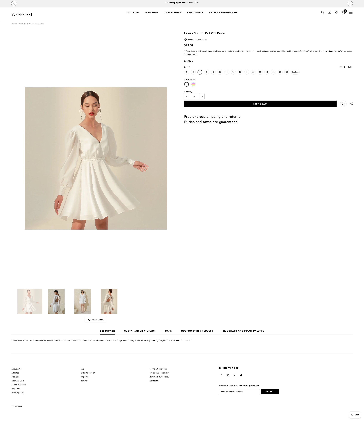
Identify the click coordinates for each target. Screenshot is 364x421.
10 (220, 72)
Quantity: (188, 91)
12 (227, 72)
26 (273, 72)
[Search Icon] (322, 12)
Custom (295, 72)
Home (14, 23)
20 (253, 72)
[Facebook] (221, 375)
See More (188, 61)
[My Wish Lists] (336, 12)
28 (280, 72)
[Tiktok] (241, 375)
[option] (182, 2)
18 (247, 72)
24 (267, 72)
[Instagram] (227, 375)
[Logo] (28, 14)
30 (287, 72)
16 (240, 72)
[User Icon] (329, 12)
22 (260, 72)
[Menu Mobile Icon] (350, 12)
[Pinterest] (234, 375)
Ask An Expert (97, 320)
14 (233, 72)
